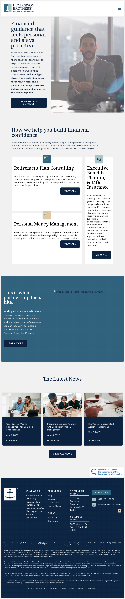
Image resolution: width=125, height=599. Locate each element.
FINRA (40, 543)
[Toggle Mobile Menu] (119, 8)
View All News (62, 453)
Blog (50, 495)
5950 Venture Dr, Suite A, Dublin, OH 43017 (79, 527)
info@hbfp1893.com (109, 504)
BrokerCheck (54, 506)
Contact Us (101, 492)
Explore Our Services (29, 103)
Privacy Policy (82, 588)
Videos (51, 499)
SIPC (45, 543)
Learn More (15, 343)
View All (70, 190)
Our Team (53, 521)
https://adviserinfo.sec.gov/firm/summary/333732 (72, 568)
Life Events (31, 517)
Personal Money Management (34, 503)
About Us (52, 517)
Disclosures (53, 502)
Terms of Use (92, 588)
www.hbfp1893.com (46, 568)
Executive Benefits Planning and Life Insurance (35, 511)
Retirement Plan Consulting (34, 497)
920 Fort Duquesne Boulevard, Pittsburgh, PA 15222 (77, 504)
